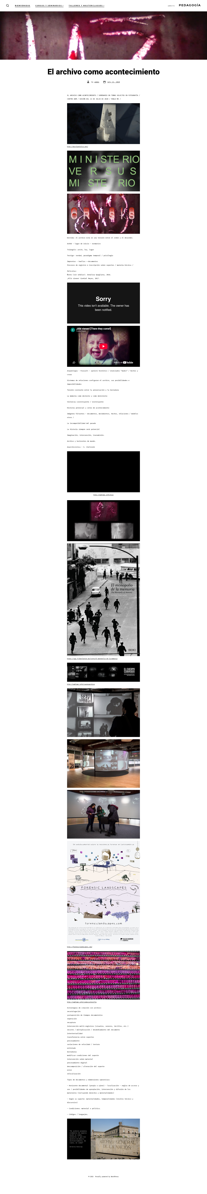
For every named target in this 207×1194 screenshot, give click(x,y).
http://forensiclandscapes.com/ (79, 947)
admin (96, 82)
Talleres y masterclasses (86, 5)
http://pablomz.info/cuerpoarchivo (81, 684)
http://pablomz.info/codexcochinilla (81, 1002)
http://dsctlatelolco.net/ (77, 147)
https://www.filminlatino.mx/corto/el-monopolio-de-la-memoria (92, 659)
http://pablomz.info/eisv (103, 495)
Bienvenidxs (22, 5)
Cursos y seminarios (48, 5)
